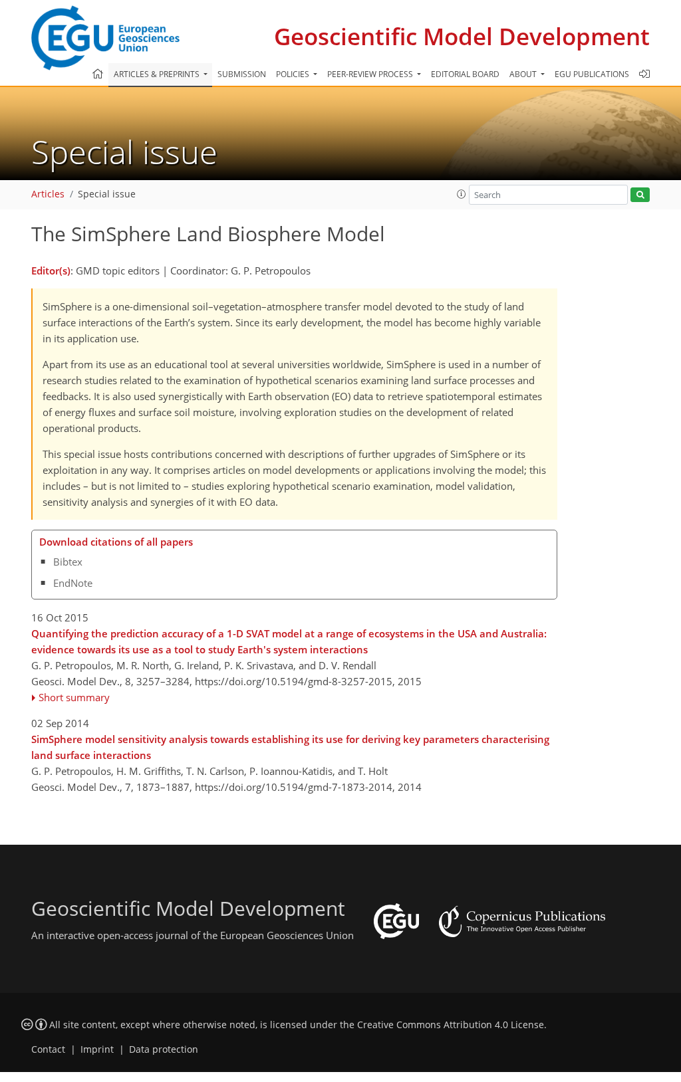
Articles (48, 194)
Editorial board (465, 74)
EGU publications (592, 74)
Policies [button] (293, 74)
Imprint (97, 1049)
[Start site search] (640, 195)
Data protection (163, 1049)
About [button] (524, 74)
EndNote (72, 583)
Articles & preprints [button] (158, 74)
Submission (241, 74)
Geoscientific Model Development (462, 36)
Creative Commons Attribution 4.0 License (450, 1025)
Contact (48, 1049)
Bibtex (67, 561)
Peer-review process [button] (371, 74)
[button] (461, 194)
